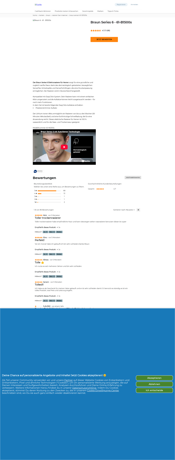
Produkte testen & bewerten (66, 11)
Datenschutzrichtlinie (84, 387)
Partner (68, 380)
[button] (121, 4)
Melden (59, 232)
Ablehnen (154, 384)
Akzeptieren (154, 378)
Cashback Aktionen (43, 11)
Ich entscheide (154, 390)
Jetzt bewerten (104, 39)
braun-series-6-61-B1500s (78, 15)
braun (48, 15)
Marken (100, 11)
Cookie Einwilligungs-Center (103, 390)
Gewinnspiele (87, 11)
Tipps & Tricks (113, 11)
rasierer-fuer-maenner (60, 15)
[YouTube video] (64, 147)
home (35, 15)
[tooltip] (39, 171)
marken (41, 15)
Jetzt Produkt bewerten (133, 178)
